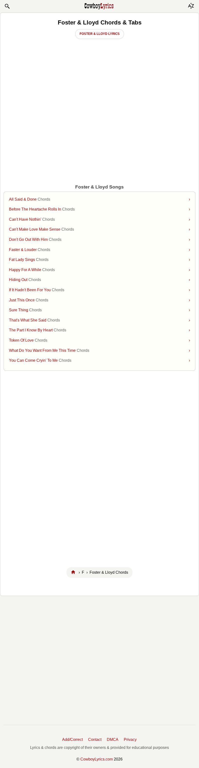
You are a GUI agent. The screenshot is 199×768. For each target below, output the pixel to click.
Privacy (130, 739)
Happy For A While (99, 270)
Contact (94, 739)
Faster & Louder (99, 250)
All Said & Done (99, 199)
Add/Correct (72, 739)
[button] (7, 6)
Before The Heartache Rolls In (99, 209)
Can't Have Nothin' (99, 219)
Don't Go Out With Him (99, 239)
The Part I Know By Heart (99, 330)
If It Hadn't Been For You (99, 290)
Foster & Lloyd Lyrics (100, 34)
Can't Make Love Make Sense (99, 229)
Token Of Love (99, 340)
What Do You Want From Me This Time (99, 350)
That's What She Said (99, 320)
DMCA (112, 739)
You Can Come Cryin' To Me (99, 360)
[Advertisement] (99, 80)
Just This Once (99, 300)
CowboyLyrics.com (96, 759)
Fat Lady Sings (99, 260)
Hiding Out (99, 280)
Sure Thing (99, 310)
